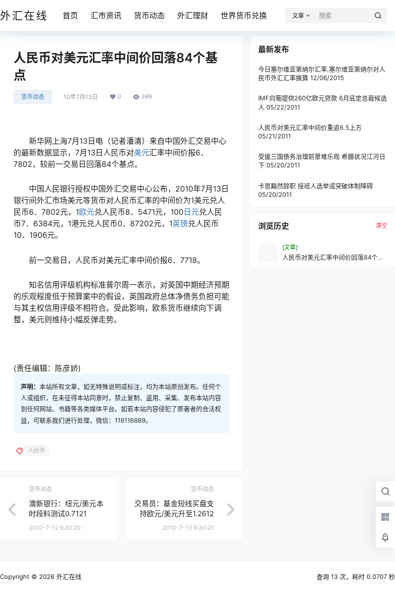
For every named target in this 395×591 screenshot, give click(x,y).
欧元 (86, 212)
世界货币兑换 (244, 15)
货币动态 (149, 15)
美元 (141, 152)
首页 (70, 15)
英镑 (180, 223)
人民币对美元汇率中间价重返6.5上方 (310, 127)
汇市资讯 (106, 15)
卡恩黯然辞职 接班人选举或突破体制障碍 (315, 186)
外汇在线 (67, 576)
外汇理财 (192, 15)
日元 (191, 212)
